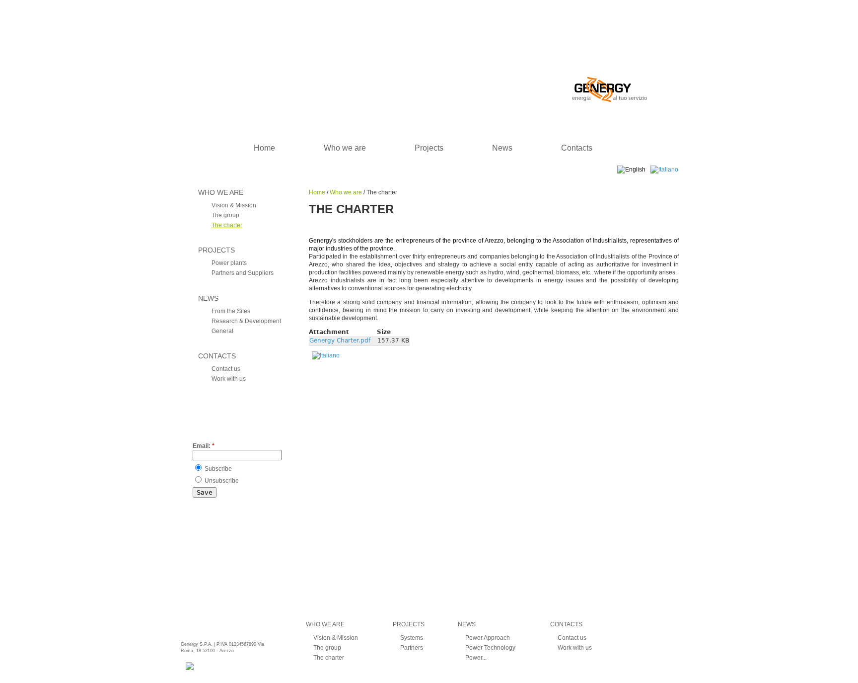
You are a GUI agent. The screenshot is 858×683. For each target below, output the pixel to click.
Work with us (229, 378)
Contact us (226, 368)
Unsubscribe (221, 480)
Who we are (345, 148)
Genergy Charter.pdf (339, 340)
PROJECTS (216, 250)
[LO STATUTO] (326, 355)
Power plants (229, 262)
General (222, 331)
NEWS (208, 298)
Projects (429, 148)
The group (225, 215)
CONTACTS (217, 356)
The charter (227, 225)
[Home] (411, 51)
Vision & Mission (234, 205)
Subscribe (217, 468)
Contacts (576, 148)
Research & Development (246, 321)
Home (264, 148)
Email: (203, 445)
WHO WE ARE (220, 192)
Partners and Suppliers (243, 272)
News (502, 148)
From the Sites (231, 311)
